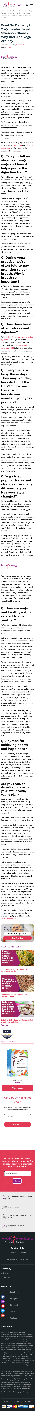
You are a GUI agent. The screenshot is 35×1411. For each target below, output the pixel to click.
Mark (10, 47)
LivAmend (17, 1080)
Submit (17, 1181)
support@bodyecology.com (20, 1259)
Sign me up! (17, 1124)
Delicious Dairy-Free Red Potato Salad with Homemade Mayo (17, 1021)
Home (3, 11)
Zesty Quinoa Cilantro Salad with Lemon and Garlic (14, 970)
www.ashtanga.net (8, 919)
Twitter (13, 1312)
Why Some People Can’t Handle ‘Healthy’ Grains (14, 996)
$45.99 (17, 1082)
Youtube (13, 1318)
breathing (18, 145)
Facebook (14, 1292)
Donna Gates (20, 45)
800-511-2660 (20, 1252)
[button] (31, 5)
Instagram (14, 1299)
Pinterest (14, 1305)
